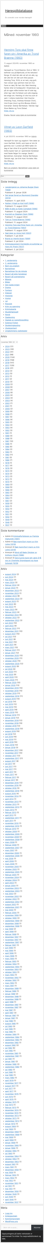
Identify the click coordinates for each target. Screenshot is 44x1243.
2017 (7, 365)
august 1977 (10, 1086)
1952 (7, 512)
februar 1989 (10, 991)
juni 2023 (9, 604)
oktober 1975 (10, 1102)
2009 (7, 384)
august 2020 (10, 666)
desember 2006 (12, 853)
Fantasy (8, 290)
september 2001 (12, 907)
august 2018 (10, 731)
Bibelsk (8, 279)
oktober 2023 (11, 596)
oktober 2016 (11, 788)
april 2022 (9, 626)
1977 (7, 465)
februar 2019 (10, 715)
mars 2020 (9, 680)
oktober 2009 (11, 831)
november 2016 (12, 785)
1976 (7, 468)
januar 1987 (10, 1018)
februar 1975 (10, 1108)
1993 (7, 428)
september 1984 (12, 1037)
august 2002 (10, 904)
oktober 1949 (11, 1194)
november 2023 (12, 593)
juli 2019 (8, 702)
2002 (7, 403)
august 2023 (10, 601)
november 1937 (12, 1202)
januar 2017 (10, 780)
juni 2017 (9, 766)
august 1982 (10, 1045)
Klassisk (8, 304)
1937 (7, 525)
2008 (7, 387)
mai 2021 (9, 642)
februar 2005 (10, 875)
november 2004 (12, 877)
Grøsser (8, 293)
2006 (7, 392)
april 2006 (9, 861)
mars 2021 (9, 647)
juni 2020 (9, 672)
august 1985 (10, 1024)
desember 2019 (12, 688)
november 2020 (12, 658)
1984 (7, 449)
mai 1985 (9, 1032)
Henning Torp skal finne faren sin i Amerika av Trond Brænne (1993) (21, 53)
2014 (7, 371)
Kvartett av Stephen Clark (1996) (19, 214)
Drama (6, 115)
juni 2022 (9, 623)
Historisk (9, 296)
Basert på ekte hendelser (16, 274)
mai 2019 (9, 707)
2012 (7, 376)
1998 (7, 414)
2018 (7, 363)
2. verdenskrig (11, 263)
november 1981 (11, 1053)
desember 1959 (12, 1170)
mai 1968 (9, 1137)
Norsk (12, 115)
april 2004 (9, 883)
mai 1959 (9, 1172)
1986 (7, 444)
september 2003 (12, 891)
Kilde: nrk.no (9, 111)
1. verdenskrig (11, 260)
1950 (7, 517)
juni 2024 (9, 577)
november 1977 (11, 1083)
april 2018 (9, 742)
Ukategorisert (11, 328)
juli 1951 (8, 1186)
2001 (7, 406)
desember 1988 (12, 996)
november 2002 (12, 896)
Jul (6, 301)
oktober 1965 (11, 1151)
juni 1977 (9, 1089)
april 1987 (9, 1013)
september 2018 (12, 729)
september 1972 (12, 1121)
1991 (7, 433)
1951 (7, 514)
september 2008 (12, 840)
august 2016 (10, 794)
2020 (7, 357)
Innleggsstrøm (11, 1216)
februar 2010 (10, 829)
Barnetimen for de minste (16, 271)
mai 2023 (9, 607)
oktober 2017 (10, 756)
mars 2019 (9, 712)
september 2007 (12, 848)
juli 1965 (8, 1153)
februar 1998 (10, 934)
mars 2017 (9, 775)
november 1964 (12, 1156)
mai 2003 (9, 894)
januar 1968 (10, 1143)
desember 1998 (12, 923)
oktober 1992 (11, 980)
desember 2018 (12, 720)
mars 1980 (9, 1078)
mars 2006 (10, 864)
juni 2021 (9, 639)
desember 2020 (12, 655)
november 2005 (12, 867)
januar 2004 (10, 886)
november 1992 (12, 978)
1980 (7, 460)
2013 (7, 373)
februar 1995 (10, 961)
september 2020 (12, 664)
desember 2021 (12, 631)
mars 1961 (9, 1167)
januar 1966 (10, 1148)
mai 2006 (9, 859)
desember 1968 (12, 1132)
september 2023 (12, 599)
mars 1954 (9, 1178)
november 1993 (12, 969)
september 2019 (12, 696)
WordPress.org (11, 1221)
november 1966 (12, 1145)
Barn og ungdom (11, 168)
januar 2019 (10, 718)
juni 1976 (9, 1097)
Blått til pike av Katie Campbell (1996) (21, 209)
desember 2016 (12, 783)
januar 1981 (10, 1061)
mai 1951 (9, 1189)
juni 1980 (9, 1072)
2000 (7, 409)
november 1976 (12, 1094)
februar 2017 (10, 777)
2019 (7, 360)
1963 (7, 498)
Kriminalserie (10, 309)
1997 (7, 417)
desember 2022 (12, 615)
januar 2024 (10, 588)
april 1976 (9, 1099)
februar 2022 (10, 628)
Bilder (7, 282)
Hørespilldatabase (18, 11)
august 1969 (10, 1126)
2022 (7, 352)
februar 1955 (10, 1175)
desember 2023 (12, 590)
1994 (7, 425)
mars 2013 (9, 810)
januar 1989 (10, 994)
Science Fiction (11, 323)
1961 (7, 501)
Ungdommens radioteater (16, 331)
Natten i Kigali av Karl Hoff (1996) (19, 203)
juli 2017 (8, 764)
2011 (7, 379)
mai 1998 (9, 929)
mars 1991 (9, 986)
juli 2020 (8, 669)
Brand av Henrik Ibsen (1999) (17, 239)
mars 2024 (9, 582)
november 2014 (12, 796)
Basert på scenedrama (15, 277)
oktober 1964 (11, 1159)
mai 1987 (9, 1010)
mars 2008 (9, 842)
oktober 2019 (11, 693)
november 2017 (11, 753)
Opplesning (10, 317)
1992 (7, 430)
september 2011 (12, 818)
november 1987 (11, 1007)
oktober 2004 (11, 880)
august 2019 (10, 699)
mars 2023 (9, 609)
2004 (7, 398)
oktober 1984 (11, 1034)
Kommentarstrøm (12, 1219)
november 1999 (12, 915)
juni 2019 (9, 704)
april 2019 (9, 710)
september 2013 (12, 807)
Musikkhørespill (11, 312)
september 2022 (12, 620)
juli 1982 (8, 1048)
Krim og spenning (12, 306)
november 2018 (11, 723)
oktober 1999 (11, 918)
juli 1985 (8, 1026)
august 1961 (10, 1164)
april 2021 (9, 645)
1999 (7, 411)
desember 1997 (12, 937)
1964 (7, 495)
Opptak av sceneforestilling (16, 320)
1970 (7, 482)
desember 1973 (12, 1116)
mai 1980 (9, 1075)
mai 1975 (9, 1105)
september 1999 (12, 921)
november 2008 (12, 837)
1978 (7, 463)
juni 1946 (9, 1197)
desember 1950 (12, 1191)
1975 (7, 471)
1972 (7, 479)
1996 (7, 420)
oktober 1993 (11, 972)
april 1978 (9, 1080)
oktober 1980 (11, 1064)
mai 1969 (9, 1129)
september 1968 (12, 1135)
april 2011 (9, 821)
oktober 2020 (11, 661)
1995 (7, 422)
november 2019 (12, 691)
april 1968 (9, 1140)
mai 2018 (9, 739)
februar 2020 (10, 683)
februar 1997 (10, 945)
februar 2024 (10, 585)
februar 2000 (11, 913)
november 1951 (11, 1183)
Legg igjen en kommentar (26, 115)
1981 (7, 457)
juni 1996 (9, 948)
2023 (7, 349)
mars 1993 (9, 975)
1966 (7, 490)
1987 (7, 441)
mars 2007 (9, 850)
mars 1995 (9, 959)
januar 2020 (10, 685)
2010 (7, 382)
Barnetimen (23, 168)
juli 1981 (8, 1059)
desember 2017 (12, 750)
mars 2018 (9, 745)
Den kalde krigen (12, 285)
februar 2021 (10, 650)
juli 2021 (8, 637)
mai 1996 (9, 951)
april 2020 (9, 677)
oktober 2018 (10, 726)
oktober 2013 (11, 804)
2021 (7, 355)
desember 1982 (12, 1043)
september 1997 (12, 942)
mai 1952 (9, 1181)
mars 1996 (9, 956)
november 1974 (11, 1113)
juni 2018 (9, 737)
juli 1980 (8, 1070)
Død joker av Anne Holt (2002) (18, 233)
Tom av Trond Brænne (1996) (17, 220)
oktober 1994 (11, 964)
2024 (7, 346)
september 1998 (12, 926)
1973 (7, 476)
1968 (7, 487)
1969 (7, 484)
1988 (7, 438)
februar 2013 (10, 812)
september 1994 (12, 967)
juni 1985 (9, 1029)
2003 (7, 401)
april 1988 (9, 1002)
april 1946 (9, 1200)
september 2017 (12, 758)
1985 (7, 447)
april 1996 (9, 953)
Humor (8, 298)
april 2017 (9, 772)
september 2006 (12, 856)
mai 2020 (9, 674)
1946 (7, 522)
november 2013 (12, 802)
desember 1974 (12, 1110)
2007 (7, 390)
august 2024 (10, 574)
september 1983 (12, 1040)
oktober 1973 (11, 1118)
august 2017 (10, 761)
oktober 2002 (11, 899)
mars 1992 (9, 983)
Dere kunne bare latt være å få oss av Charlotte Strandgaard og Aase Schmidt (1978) (23, 560)
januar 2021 (10, 653)
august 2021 (10, 634)
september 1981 (12, 1056)
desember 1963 (12, 1162)
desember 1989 (12, 988)
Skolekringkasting (12, 325)
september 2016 (12, 791)
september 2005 (12, 872)
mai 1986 (9, 1021)
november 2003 (12, 888)
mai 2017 (9, 769)
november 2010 (12, 823)
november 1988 (11, 999)
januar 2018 (10, 747)
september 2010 (12, 826)
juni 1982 (9, 1051)
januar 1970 (10, 1124)
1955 (7, 506)
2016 (7, 368)
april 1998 (9, 932)
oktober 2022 (11, 618)
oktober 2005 (11, 869)
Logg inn (8, 1213)
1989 (7, 436)
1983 (7, 452)
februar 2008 (10, 845)
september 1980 (12, 1067)
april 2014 (9, 799)
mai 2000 (9, 910)
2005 (7, 395)
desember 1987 (12, 1005)
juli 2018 (8, 734)
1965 (7, 493)
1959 (7, 503)
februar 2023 (10, 612)
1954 (7, 509)
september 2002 (12, 902)
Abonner (37, 1227)
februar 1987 (10, 1015)
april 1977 (9, 1091)
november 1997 (12, 940)
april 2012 (9, 815)
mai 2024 (9, 580)
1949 (7, 520)
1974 (7, 474)
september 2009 (12, 834)
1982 (7, 455)
